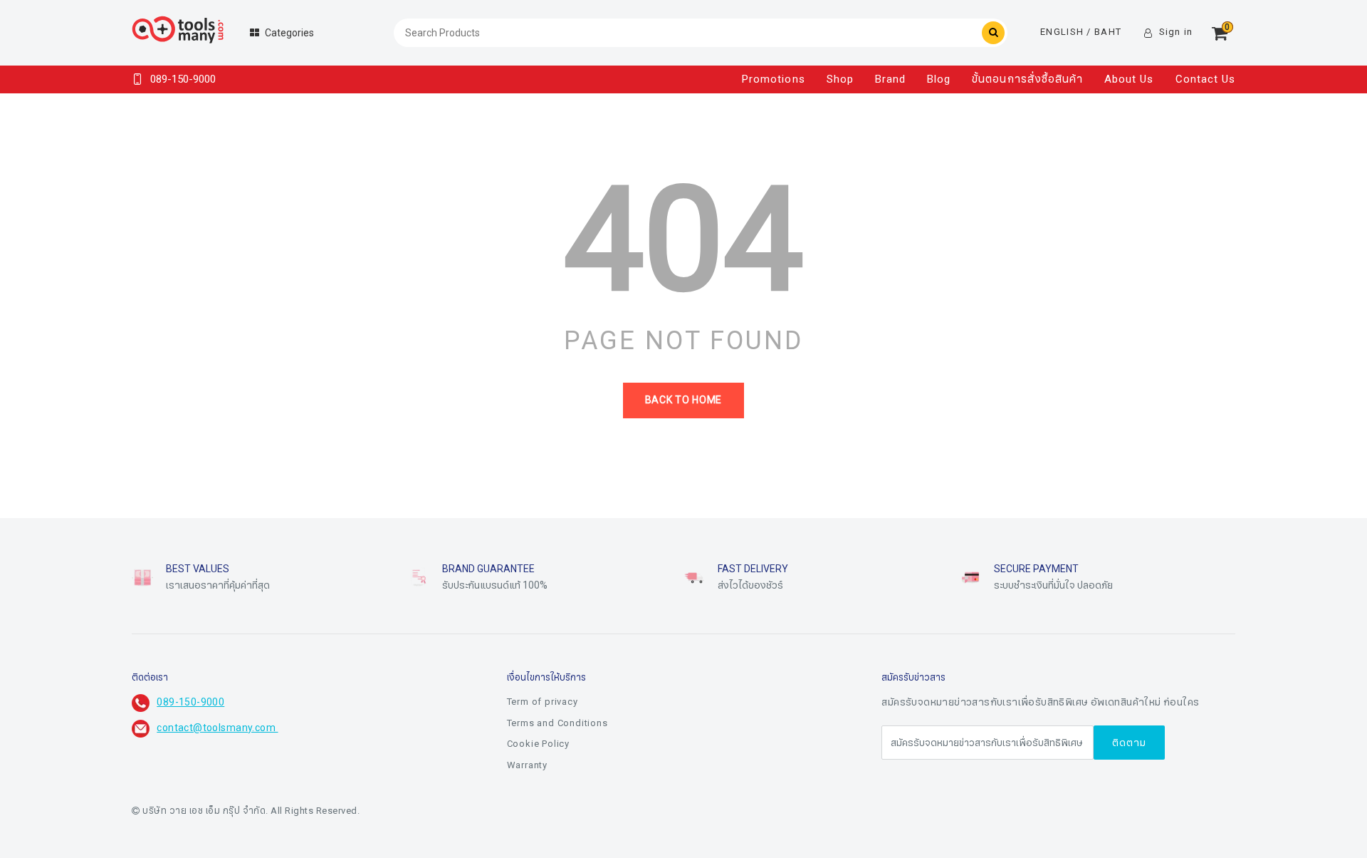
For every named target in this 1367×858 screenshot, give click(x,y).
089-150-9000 (190, 702)
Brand (890, 79)
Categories (289, 33)
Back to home (683, 400)
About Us (1128, 79)
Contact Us (1205, 79)
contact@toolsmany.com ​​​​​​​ (217, 727)
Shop (840, 79)
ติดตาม (1129, 742)
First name (581, 742)
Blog (938, 79)
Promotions (773, 79)
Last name (581, 814)
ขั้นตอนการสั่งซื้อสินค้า (1027, 79)
